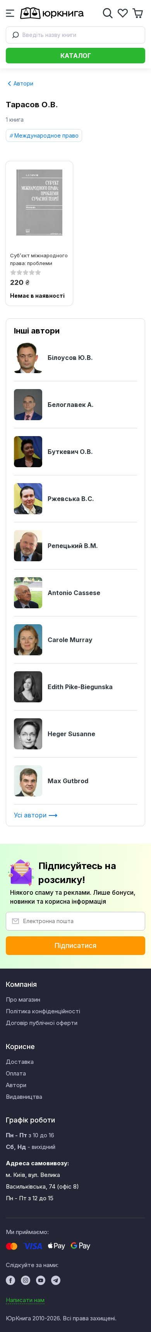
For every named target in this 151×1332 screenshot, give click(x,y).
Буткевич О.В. (70, 452)
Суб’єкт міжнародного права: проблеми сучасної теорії (39, 259)
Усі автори (31, 815)
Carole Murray (70, 640)
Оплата (16, 1073)
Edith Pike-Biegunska (80, 687)
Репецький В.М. (73, 546)
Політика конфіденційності (43, 1011)
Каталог (75, 55)
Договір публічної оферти (41, 1022)
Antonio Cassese (74, 593)
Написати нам (25, 1300)
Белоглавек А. (71, 405)
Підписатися (75, 946)
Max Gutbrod (68, 781)
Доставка (20, 1061)
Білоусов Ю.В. (70, 357)
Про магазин (23, 999)
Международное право (46, 135)
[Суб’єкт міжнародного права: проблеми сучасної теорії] (39, 202)
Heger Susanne (71, 734)
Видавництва (24, 1096)
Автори (22, 83)
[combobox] (75, 35)
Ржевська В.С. (71, 499)
